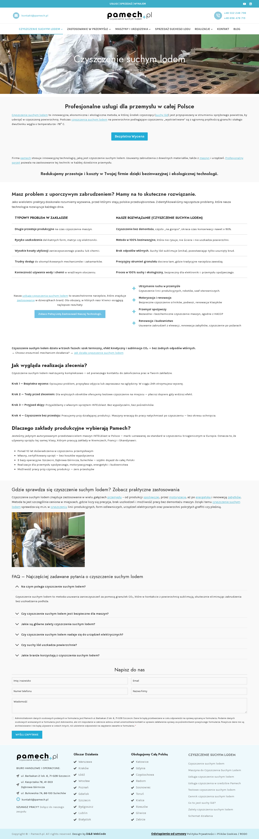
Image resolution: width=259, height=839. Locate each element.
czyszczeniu (59, 507)
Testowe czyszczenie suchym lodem (211, 789)
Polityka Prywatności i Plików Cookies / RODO (217, 834)
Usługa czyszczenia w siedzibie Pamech (214, 783)
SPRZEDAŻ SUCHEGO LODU (172, 29)
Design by (89, 834)
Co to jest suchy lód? (202, 802)
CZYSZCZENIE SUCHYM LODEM (211, 755)
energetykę (203, 497)
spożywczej (151, 497)
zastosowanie (26, 300)
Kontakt (223, 29)
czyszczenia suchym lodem (89, 119)
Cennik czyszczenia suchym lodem (211, 796)
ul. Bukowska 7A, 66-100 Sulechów (43, 793)
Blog (236, 29)
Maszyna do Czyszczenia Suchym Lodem (214, 770)
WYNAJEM (140, 3)
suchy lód (161, 115)
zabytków (234, 497)
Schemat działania (200, 816)
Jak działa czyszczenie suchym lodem (98, 352)
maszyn (204, 158)
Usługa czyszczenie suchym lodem (211, 776)
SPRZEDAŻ (126, 3)
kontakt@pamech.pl (35, 799)
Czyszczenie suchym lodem (30, 115)
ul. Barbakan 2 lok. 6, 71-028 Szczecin (45, 776)
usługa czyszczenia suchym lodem (45, 295)
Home (110, 69)
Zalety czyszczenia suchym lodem (210, 809)
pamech (25, 158)
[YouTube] (244, 4)
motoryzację (177, 497)
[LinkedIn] (250, 4)
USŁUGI (114, 3)
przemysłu (114, 497)
